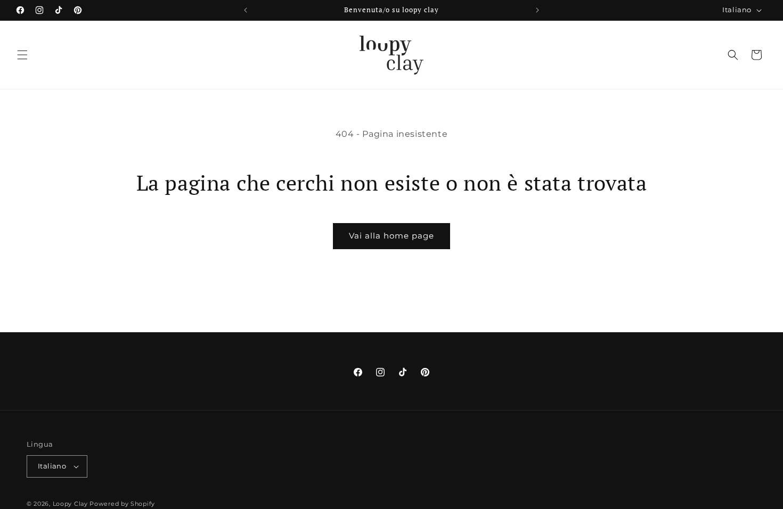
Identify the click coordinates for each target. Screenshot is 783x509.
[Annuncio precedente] (245, 10)
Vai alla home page (391, 236)
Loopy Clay (70, 503)
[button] (22, 55)
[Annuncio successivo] (537, 10)
